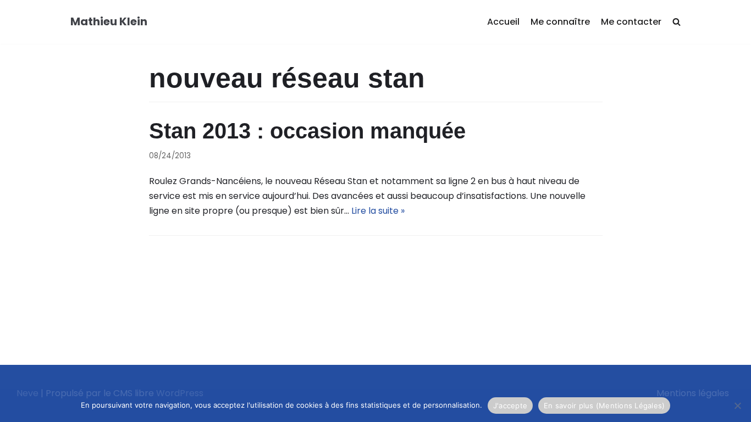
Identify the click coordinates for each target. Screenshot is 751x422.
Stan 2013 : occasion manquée (307, 131)
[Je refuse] (737, 405)
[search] (676, 22)
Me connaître (560, 21)
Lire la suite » (378, 210)
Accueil (503, 21)
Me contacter (631, 21)
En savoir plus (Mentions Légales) (604, 405)
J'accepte (510, 405)
